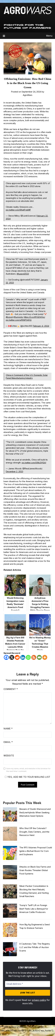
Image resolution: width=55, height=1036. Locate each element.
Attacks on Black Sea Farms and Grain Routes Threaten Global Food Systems (35, 870)
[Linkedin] (22, 657)
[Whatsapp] (28, 657)
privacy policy (39, 1000)
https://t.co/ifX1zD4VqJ (34, 317)
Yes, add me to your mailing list (28, 776)
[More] (44, 657)
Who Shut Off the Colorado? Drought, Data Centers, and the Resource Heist (34, 831)
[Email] (39, 657)
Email (8, 742)
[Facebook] (6, 657)
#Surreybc (18, 317)
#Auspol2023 (23, 274)
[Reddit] (17, 657)
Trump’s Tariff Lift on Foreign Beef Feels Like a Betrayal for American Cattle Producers (33, 908)
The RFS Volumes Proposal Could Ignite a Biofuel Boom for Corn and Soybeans (35, 851)
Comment (11, 689)
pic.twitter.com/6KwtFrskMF (18, 210)
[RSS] (33, 657)
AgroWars (27, 95)
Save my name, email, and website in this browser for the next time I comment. (28, 769)
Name (8, 728)
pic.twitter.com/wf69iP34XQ (18, 320)
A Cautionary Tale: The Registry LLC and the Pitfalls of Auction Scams (34, 947)
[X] (11, 657)
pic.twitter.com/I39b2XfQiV (34, 462)
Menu (49, 35)
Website (9, 755)
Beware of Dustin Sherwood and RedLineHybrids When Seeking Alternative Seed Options (35, 812)
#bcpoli (9, 317)
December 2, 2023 (14, 471)
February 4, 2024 (41, 326)
